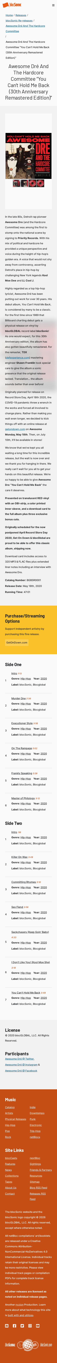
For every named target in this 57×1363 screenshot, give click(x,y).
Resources (36, 1175)
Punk (33, 1119)
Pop (7, 1131)
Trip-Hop (35, 1131)
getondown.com (15, 429)
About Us (10, 1187)
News (8, 1169)
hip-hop (26, 678)
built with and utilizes (20, 1315)
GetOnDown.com (16, 642)
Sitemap (35, 1181)
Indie (32, 1107)
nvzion (19, 1304)
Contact (10, 1193)
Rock (8, 1137)
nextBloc (35, 1158)
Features (10, 1163)
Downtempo (37, 1113)
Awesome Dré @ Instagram (21, 1064)
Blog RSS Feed (38, 1187)
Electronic (36, 1125)
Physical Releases (15, 1119)
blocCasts (11, 1158)
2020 (44, 678)
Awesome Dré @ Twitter (19, 1058)
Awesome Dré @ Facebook (21, 1070)
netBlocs (35, 1137)
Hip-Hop (10, 1125)
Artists (9, 1113)
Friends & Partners (41, 1169)
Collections (12, 1175)
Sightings (35, 1163)
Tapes (8, 1181)
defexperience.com (17, 357)
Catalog (10, 1107)
